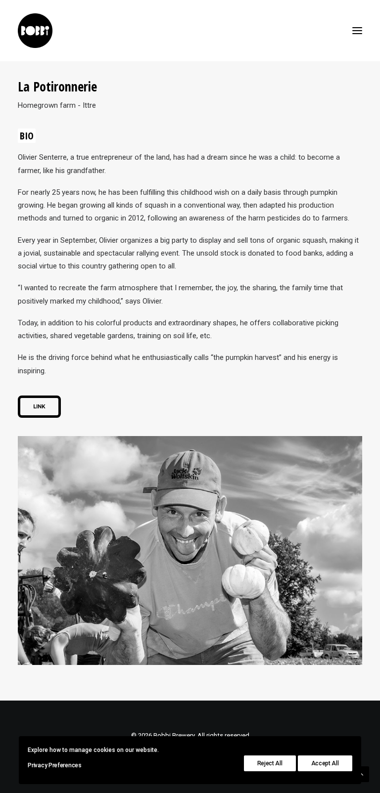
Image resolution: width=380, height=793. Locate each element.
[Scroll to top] (361, 773)
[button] (357, 30)
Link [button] (39, 406)
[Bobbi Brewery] (35, 30)
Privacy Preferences (54, 765)
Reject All (270, 763)
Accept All (325, 763)
